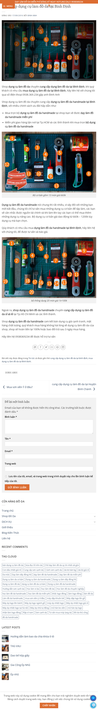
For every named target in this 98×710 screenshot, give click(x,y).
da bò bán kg (70, 570)
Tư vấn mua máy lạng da (60, 612)
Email (9, 451)
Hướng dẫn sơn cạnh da (13, 588)
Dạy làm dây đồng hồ (21, 574)
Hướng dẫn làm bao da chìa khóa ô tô (32, 636)
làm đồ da (88, 593)
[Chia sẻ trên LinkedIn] (63, 347)
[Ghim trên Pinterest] (57, 347)
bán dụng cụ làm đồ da (13, 565)
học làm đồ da (47, 588)
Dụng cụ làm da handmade (38, 579)
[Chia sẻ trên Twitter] (46, 347)
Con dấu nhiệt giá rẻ (12, 570)
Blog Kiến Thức (10, 532)
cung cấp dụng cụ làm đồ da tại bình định (68, 358)
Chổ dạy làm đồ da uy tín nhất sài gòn (62, 565)
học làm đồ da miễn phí (39, 593)
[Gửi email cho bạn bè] (51, 347)
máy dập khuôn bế (55, 598)
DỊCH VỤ (7, 521)
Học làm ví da (33, 588)
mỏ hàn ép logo (75, 607)
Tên (8, 438)
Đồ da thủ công (81, 612)
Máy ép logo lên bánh (12, 603)
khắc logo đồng (59, 593)
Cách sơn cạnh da (54, 570)
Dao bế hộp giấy (20, 655)
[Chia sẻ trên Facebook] (40, 347)
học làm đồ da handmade (14, 593)
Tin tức (31, 358)
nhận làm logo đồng (12, 612)
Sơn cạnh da (41, 612)
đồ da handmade (10, 617)
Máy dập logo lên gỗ (76, 598)
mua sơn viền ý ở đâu (35, 598)
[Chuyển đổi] (94, 516)
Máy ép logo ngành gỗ (35, 603)
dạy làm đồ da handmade (45, 574)
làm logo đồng (75, 593)
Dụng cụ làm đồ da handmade (61, 584)
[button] (8, 6)
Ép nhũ (15, 674)
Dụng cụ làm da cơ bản (13, 579)
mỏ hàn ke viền (58, 607)
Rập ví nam (28, 612)
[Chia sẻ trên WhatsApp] (35, 347)
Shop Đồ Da (9, 516)
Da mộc (6, 574)
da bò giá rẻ (83, 570)
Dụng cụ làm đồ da (11, 584)
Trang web (10, 463)
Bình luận (11, 416)
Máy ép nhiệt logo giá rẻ (77, 603)
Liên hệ (6, 538)
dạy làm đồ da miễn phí (70, 574)
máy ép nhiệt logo (55, 603)
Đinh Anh (32, 15)
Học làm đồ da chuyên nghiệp (70, 588)
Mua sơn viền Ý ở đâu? (19, 387)
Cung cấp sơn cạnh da (33, 570)
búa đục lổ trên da (34, 565)
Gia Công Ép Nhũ (20, 664)
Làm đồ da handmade (13, 598)
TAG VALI (16, 646)
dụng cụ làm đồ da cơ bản (33, 584)
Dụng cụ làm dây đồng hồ (64, 579)
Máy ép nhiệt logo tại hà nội (15, 607)
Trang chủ (8, 510)
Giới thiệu (7, 527)
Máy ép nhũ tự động (39, 607)
